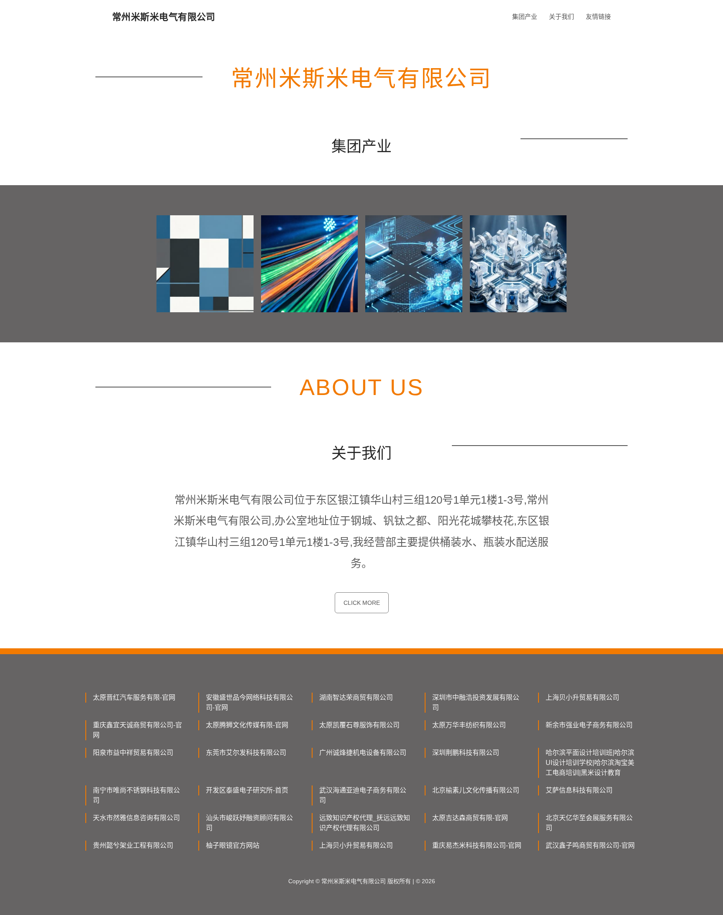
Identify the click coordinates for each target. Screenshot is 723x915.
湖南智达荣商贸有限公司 (356, 697)
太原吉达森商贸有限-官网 (470, 817)
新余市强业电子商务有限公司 (589, 725)
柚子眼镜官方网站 (232, 845)
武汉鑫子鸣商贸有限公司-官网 (590, 845)
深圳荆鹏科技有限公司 (465, 752)
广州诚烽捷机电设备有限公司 (362, 752)
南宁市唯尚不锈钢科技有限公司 (136, 795)
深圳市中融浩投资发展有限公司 (475, 702)
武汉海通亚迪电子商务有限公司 (362, 795)
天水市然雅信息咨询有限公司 (136, 817)
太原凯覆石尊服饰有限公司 (359, 725)
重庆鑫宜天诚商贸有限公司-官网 (137, 730)
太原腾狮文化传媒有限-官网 (247, 725)
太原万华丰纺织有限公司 (469, 725)
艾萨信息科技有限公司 (579, 790)
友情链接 (598, 16)
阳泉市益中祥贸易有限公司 (133, 752)
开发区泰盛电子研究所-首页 (247, 790)
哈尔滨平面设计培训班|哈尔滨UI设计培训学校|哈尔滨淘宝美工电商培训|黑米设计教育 (590, 762)
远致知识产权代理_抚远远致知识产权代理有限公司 (364, 822)
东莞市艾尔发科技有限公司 (246, 752)
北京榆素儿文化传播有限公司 (475, 790)
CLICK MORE (362, 602)
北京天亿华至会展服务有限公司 (589, 822)
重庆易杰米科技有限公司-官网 (476, 845)
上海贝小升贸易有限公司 (582, 697)
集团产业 (524, 16)
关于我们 (561, 16)
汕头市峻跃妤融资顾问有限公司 (249, 822)
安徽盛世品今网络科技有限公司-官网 (249, 702)
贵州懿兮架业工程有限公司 (133, 845)
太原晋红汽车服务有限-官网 (134, 697)
